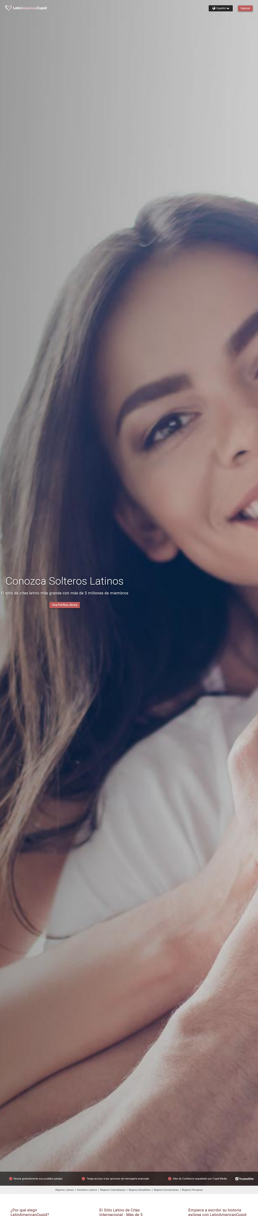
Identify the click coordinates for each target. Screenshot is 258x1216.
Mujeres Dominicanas (166, 1189)
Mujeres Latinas (64, 1189)
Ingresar (245, 8)
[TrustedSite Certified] (244, 1178)
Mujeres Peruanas (192, 1189)
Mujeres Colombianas (112, 1189)
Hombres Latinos (87, 1189)
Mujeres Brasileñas (140, 1189)
